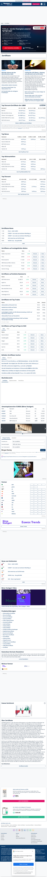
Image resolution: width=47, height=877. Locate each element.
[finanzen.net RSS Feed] (33, 830)
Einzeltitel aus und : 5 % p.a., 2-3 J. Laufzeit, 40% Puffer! (19, 373)
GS (12, 489)
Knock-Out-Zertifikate (8, 633)
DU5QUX (4, 416)
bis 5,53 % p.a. (32, 118)
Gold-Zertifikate (6, 624)
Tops (4, 328)
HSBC (13, 493)
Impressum (33, 835)
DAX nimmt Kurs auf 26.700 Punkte (16, 238)
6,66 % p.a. (43, 186)
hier (36, 452)
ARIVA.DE (4, 860)
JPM (12, 498)
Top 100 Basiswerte (6, 447)
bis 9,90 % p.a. (32, 113)
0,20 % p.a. (33, 139)
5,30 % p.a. (43, 191)
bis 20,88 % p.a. (21, 115)
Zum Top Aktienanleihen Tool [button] (23, 172)
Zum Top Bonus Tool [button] (23, 152)
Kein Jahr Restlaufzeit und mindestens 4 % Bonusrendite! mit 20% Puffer (20, 368)
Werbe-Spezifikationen (20, 838)
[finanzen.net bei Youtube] (19, 830)
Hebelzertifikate (6, 626)
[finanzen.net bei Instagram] (14, 830)
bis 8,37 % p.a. (22, 110)
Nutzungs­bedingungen (36, 839)
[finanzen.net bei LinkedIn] (25, 830)
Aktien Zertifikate (21, 825)
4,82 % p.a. (33, 166)
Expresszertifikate (7, 618)
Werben (17, 836)
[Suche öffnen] (42, 4)
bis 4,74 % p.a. (42, 118)
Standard (14, 438)
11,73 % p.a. (42, 184)
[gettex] (3, 487)
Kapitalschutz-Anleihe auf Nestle (9, 307)
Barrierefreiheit (34, 842)
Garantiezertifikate (29, 825)
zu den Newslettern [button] (23, 659)
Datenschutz (33, 836)
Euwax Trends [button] (23, 526)
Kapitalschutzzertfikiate (8, 631)
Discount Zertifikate (5, 825)
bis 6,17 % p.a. (22, 120)
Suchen (43, 450)
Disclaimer (33, 838)
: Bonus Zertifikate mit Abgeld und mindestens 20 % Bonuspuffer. (18, 370)
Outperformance (7, 640)
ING (12, 491)
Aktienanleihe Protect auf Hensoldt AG (11, 316)
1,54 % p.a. (23, 149)
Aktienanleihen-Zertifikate (9, 613)
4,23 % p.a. (23, 139)
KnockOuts (21, 380)
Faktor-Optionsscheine (8, 620)
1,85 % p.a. (23, 191)
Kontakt (2, 835)
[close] (32, 851)
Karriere (2, 836)
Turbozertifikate (7, 643)
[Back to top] (43, 875)
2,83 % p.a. (23, 181)
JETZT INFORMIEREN (23, 801)
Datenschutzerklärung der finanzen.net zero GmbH (23, 873)
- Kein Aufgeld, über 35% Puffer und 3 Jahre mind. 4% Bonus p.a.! (20, 363)
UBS (13, 509)
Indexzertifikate (6, 627)
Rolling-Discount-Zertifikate (9, 642)
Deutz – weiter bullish (13, 231)
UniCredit (14, 496)
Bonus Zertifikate (13, 825)
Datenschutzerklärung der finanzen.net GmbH (23, 872)
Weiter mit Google (23, 864)
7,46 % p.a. (43, 181)
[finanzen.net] (7, 3)
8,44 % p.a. (23, 169)
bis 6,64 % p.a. (22, 118)
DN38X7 (3, 411)
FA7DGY (3, 418)
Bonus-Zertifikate (7, 615)
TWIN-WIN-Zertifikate (8, 645)
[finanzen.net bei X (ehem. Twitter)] (22, 830)
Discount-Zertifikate (7, 617)
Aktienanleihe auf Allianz (7, 309)
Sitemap (2, 839)
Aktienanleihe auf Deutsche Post (9, 305)
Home (2, 23)
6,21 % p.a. (23, 161)
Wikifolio (14, 513)
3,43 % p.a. (33, 164)
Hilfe (17, 835)
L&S (12, 502)
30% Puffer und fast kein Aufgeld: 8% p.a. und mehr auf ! (17, 366)
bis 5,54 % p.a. (32, 120)
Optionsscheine (13, 380)
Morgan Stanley (6, 438)
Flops (8, 328)
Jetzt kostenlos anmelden (12, 48)
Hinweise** (20, 128)
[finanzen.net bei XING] (27, 830)
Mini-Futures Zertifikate (8, 634)
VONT (13, 511)
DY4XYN (3, 413)
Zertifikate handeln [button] (23, 766)
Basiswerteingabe (5, 444)
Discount (35, 253)
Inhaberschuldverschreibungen (10, 629)
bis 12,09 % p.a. (21, 113)
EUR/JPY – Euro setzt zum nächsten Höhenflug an (19, 233)
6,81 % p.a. (23, 184)
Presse (2, 838)
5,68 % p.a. (33, 161)
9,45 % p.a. (23, 141)
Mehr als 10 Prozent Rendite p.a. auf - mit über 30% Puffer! (20, 361)
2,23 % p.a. (23, 186)
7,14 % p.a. (33, 169)
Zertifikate (7, 23)
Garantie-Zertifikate (7, 622)
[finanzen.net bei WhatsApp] (30, 830)
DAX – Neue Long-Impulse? (14, 579)
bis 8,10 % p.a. (32, 110)
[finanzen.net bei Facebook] (17, 830)
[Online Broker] (8, 4)
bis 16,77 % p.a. (31, 115)
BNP (13, 484)
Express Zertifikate (12, 826)
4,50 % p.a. (23, 166)
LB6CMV (4, 420)
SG (12, 507)
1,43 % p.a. (34, 191)
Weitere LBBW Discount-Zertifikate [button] (23, 123)
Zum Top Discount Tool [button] (23, 194)
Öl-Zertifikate (6, 636)
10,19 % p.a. (42, 189)
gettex (13, 487)
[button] (27, 4)
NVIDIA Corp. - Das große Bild (15, 240)
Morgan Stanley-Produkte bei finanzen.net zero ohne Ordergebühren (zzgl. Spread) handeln (19, 456)
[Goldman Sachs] (3, 489)
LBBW (13, 500)
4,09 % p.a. (43, 169)
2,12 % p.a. (34, 186)
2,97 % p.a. (23, 144)
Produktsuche (4, 441)
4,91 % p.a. (23, 189)
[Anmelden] (44, 4)
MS (12, 505)
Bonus (43, 253)
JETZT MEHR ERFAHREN (23, 817)
